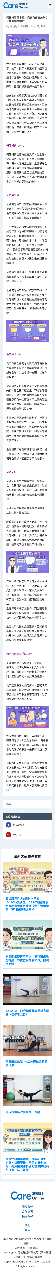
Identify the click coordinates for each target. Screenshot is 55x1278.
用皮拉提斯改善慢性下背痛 (23, 1112)
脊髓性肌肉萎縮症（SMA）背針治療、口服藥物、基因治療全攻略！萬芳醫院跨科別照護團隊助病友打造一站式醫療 (27, 1164)
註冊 (27, 1225)
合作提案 (27, 1211)
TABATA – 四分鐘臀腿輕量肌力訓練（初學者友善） (27, 1012)
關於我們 (27, 1207)
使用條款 (27, 1216)
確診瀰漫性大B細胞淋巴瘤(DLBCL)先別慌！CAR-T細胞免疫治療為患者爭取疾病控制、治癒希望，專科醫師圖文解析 (27, 904)
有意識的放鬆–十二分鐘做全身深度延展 (27, 1063)
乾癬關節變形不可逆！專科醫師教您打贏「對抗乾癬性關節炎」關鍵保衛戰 (27, 960)
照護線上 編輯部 (19, 26)
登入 (27, 1230)
